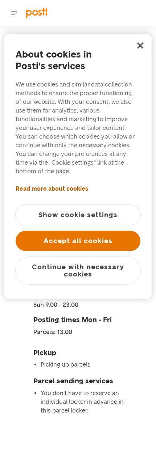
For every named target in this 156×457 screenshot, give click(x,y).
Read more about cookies (52, 188)
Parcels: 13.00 (52, 332)
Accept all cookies (78, 241)
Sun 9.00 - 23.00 (55, 305)
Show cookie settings (78, 215)
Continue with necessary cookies (78, 270)
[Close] (140, 46)
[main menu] (14, 13)
